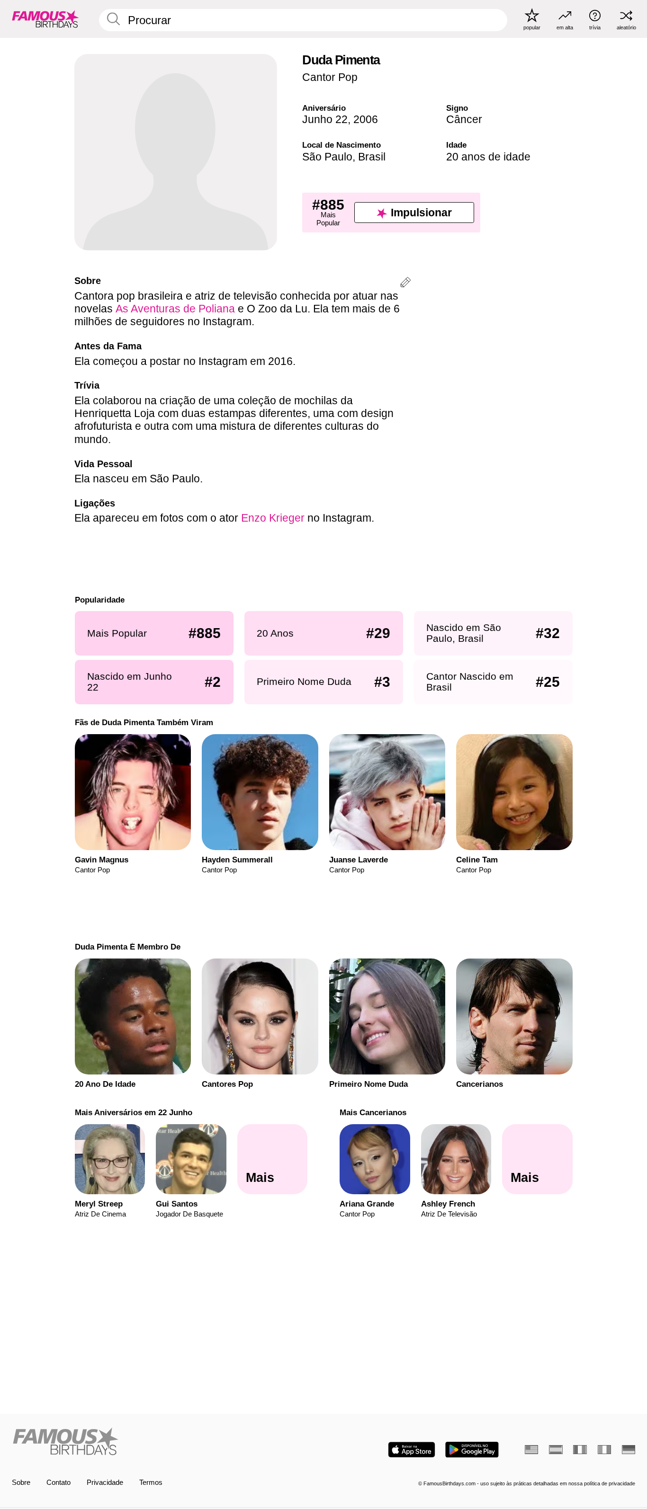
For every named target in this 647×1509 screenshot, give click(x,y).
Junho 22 (325, 119)
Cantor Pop (330, 77)
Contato (58, 1482)
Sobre (21, 1482)
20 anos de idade (488, 157)
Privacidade (105, 1482)
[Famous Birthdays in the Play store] (472, 1449)
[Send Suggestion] (405, 283)
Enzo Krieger (273, 518)
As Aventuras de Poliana (175, 308)
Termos (150, 1482)
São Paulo (327, 157)
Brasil (372, 157)
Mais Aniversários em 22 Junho (133, 1112)
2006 (365, 119)
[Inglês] (531, 1449)
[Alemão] (628, 1449)
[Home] (165, 1442)
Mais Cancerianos (373, 1112)
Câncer (464, 119)
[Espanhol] (555, 1449)
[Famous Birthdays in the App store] (411, 1449)
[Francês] (579, 1449)
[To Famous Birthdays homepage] (45, 18)
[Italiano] (604, 1449)
